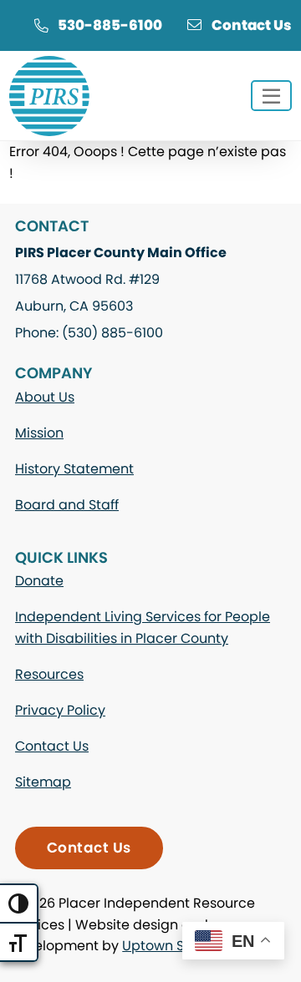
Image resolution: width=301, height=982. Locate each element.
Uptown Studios (173, 945)
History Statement (74, 468)
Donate (39, 580)
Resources (49, 674)
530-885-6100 (110, 25)
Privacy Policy (60, 710)
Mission (39, 433)
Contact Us (252, 25)
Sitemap (43, 782)
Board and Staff (67, 504)
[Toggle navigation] (271, 95)
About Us (44, 397)
